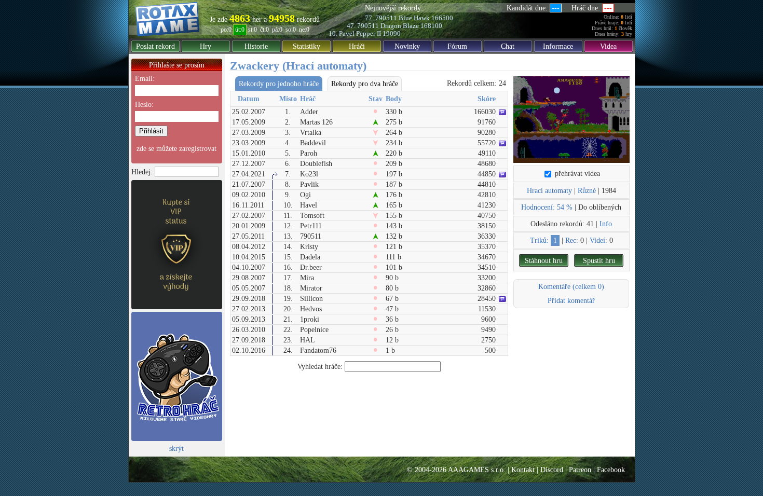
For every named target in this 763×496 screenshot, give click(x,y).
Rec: (571, 240)
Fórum (457, 46)
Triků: (539, 240)
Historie (256, 46)
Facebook (611, 470)
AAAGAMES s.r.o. (477, 470)
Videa (608, 46)
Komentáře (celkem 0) (571, 287)
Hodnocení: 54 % (547, 207)
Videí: (598, 240)
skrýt (176, 448)
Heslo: (144, 104)
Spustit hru (599, 261)
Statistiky (306, 46)
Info (606, 224)
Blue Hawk (414, 18)
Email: (145, 78)
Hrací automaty (549, 191)
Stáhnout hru (544, 261)
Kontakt (523, 470)
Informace (558, 46)
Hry (205, 46)
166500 (442, 18)
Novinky (407, 46)
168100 (431, 26)
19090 (392, 33)
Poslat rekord (155, 46)
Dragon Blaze (399, 26)
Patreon (580, 470)
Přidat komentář (571, 301)
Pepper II (368, 33)
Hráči (357, 46)
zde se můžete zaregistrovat (176, 149)
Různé (587, 191)
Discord (551, 470)
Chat (507, 46)
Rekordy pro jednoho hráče (279, 84)
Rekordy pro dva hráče (364, 84)
